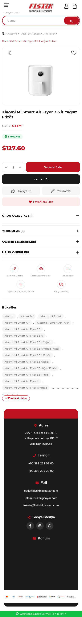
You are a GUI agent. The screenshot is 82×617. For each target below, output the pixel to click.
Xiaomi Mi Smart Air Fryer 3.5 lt (24, 335)
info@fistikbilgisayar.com (41, 498)
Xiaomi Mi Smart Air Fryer (53, 322)
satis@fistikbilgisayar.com (41, 490)
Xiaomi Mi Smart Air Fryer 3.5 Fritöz (26, 374)
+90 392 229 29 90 (41, 470)
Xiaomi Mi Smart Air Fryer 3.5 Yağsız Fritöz (30, 368)
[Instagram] (40, 526)
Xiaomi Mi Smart (51, 316)
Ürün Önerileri (15, 252)
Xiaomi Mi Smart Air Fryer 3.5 (22, 329)
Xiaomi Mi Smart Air (17, 322)
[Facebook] (30, 526)
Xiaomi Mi (27, 316)
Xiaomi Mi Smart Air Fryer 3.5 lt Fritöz (27, 355)
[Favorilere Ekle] (73, 53)
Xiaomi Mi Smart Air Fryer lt (22, 381)
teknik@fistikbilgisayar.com (41, 505)
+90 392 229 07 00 (41, 463)
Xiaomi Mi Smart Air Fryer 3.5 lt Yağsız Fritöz (32, 348)
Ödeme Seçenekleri (19, 242)
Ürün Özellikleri (17, 216)
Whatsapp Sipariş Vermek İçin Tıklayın (43, 613)
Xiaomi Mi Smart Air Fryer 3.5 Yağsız (27, 361)
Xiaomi (9, 316)
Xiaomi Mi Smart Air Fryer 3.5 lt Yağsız (28, 342)
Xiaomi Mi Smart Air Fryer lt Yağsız (26, 387)
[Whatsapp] (49, 526)
